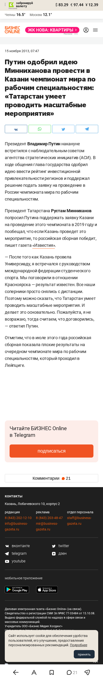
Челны (10, 15)
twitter (63, 546)
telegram (19, 553)
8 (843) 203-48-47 (49, 518)
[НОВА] (51, 30)
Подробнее (78, 645)
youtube (18, 561)
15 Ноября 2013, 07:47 (22, 51)
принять (84, 654)
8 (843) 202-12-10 (18, 518)
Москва (36, 15)
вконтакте (20, 546)
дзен (62, 553)
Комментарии (52, 478)
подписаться (52, 451)
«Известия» (43, 245)
